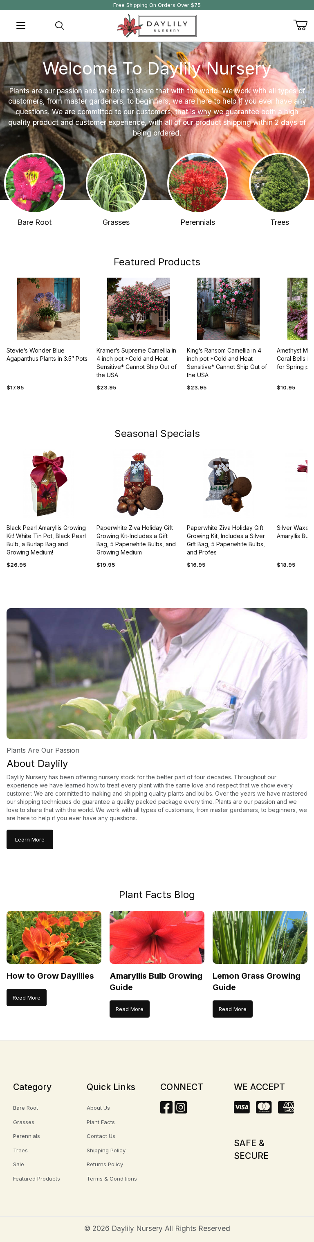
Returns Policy (105, 1164)
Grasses (23, 1122)
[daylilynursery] (157, 25)
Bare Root (25, 1107)
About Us (98, 1107)
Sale (18, 1164)
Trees (20, 1150)
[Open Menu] (21, 26)
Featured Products (36, 1178)
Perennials (26, 1136)
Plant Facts (101, 1122)
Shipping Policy (106, 1150)
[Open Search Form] (59, 26)
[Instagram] (181, 1110)
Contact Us (101, 1136)
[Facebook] (166, 1110)
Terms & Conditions (112, 1178)
